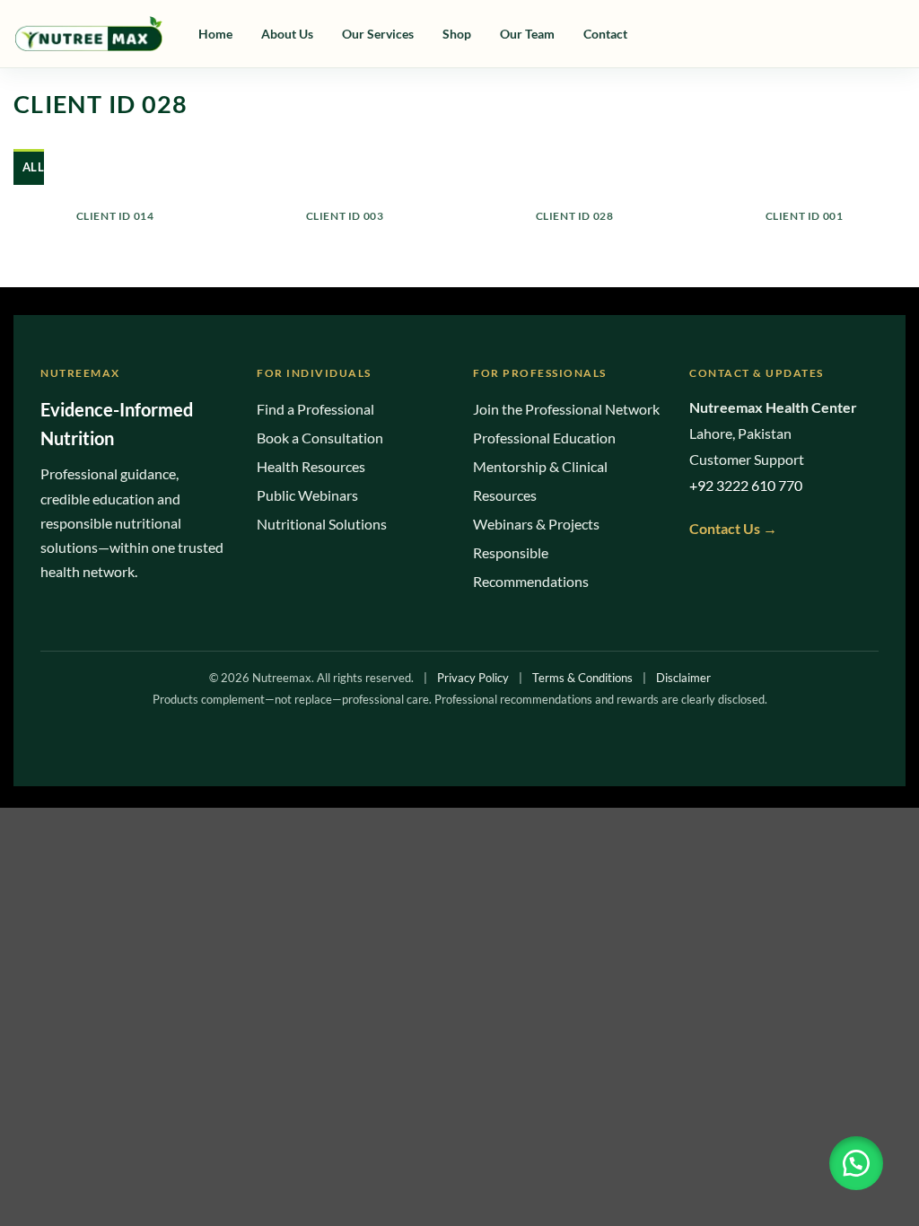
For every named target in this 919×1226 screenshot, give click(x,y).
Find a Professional (315, 408)
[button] (856, 1163)
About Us (287, 33)
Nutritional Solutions (322, 523)
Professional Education (544, 437)
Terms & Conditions (582, 677)
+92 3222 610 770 (745, 485)
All (33, 167)
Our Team (527, 33)
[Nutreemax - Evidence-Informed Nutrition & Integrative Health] (87, 34)
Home (215, 33)
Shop (456, 33)
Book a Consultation (320, 437)
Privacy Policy (473, 677)
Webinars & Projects (536, 523)
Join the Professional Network (566, 408)
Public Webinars (307, 495)
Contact (605, 33)
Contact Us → (733, 528)
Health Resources (311, 466)
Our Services (378, 33)
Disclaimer (683, 677)
